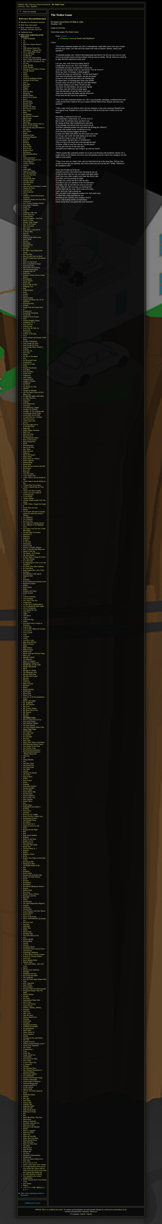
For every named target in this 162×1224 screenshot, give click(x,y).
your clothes (27, 1184)
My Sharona (27, 712)
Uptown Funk (27, 1089)
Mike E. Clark (77, 22)
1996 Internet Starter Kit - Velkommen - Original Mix (32, 49)
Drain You (26, 273)
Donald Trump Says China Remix (34, 258)
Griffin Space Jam (29, 421)
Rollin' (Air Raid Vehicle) (31, 877)
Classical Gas (27, 190)
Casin (25, 167)
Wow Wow (26, 1161)
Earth (25, 292)
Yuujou (25, 1185)
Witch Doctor (27, 1148)
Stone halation (28, 987)
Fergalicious (27, 332)
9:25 (24, 46)
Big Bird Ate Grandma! (31, 116)
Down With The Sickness (31, 267)
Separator (26, 924)
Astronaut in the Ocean (30, 80)
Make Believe (27, 648)
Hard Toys (26, 432)
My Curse (26, 706)
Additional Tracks (32, 1203)
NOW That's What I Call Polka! (34, 742)
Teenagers (26, 1023)
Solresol (25, 945)
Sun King (26, 998)
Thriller (25, 1036)
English (82, 1214)
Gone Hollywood (29, 404)
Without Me (27, 1151)
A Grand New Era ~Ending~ (32, 417)
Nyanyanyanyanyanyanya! (32, 750)
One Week (26, 769)
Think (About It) (28, 1032)
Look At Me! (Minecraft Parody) (34, 629)
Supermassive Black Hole (31, 1000)
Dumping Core (28, 286)
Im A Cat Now (28, 521)
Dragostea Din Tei (29, 271)
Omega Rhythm (28, 760)
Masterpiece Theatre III (31, 663)
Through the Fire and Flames (33, 1038)
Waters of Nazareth (29, 1121)
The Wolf (26, 1153)
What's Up (26, 1134)
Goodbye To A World (30, 409)
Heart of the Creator (30, 440)
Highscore (26, 453)
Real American (28, 843)
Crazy (25, 211)
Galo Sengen (27, 377)
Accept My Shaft (28, 54)
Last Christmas (28, 599)
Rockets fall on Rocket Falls (32, 875)
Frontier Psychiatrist (30, 368)
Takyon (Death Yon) (30, 1017)
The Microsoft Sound (30, 676)
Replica (25, 852)
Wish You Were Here (30, 1144)
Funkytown (27, 375)
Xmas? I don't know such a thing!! (34, 1165)
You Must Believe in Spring (32, 1174)
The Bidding (27, 114)
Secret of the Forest (29, 917)
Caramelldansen (28, 162)
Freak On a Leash (29, 364)
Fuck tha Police (28, 372)
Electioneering (28, 298)
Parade (25, 782)
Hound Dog (27, 464)
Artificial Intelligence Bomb (32, 78)
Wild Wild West (28, 1142)
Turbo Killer (27, 1057)
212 (24, 42)
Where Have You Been (30, 1138)
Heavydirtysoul (28, 445)
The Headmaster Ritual (30, 438)
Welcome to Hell (28, 1125)
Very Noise (26, 1100)
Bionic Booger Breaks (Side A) (33, 124)
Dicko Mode (27, 239)
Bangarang (26, 93)
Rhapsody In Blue (29, 864)
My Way (26, 714)
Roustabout (26, 884)
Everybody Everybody (30, 313)
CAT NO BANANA (29, 173)
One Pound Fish (28, 765)
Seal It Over (27, 915)
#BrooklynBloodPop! (30, 154)
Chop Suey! (27, 184)
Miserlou (26, 680)
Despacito (26, 235)
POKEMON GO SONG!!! (32, 807)
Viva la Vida (27, 1102)
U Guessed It (27, 1064)
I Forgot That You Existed (32, 485)
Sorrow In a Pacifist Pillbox (32, 956)
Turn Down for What (30, 1059)
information (27, 544)
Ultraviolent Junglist (30, 1074)
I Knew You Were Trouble (32, 491)
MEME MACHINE (29, 667)
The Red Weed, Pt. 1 (30, 848)
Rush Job (26, 898)
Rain (24, 831)
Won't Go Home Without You (33, 1159)
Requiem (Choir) (28, 854)
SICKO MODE (28, 939)
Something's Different (30, 952)
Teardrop (26, 1019)
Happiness (26, 428)
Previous (22, 6)
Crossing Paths (28, 216)
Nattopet (26, 716)
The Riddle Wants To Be (31, 865)
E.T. (24, 309)
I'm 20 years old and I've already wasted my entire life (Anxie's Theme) (34, 513)
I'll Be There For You (30, 508)
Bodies (25, 133)
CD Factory (27, 177)
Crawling (26, 209)
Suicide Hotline (28, 994)
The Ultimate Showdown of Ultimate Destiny (32, 1071)
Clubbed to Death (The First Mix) (34, 199)
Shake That (27, 928)
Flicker (25, 355)
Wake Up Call (27, 1108)
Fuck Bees (26, 370)
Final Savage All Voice (30, 343)
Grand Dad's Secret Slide (31, 415)
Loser (25, 634)
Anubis (25, 75)
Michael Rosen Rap (29, 674)
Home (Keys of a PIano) (31, 459)
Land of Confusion (29, 597)
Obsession (26, 756)
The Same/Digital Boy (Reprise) (34, 903)
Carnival (26, 165)
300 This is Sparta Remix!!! (32, 44)
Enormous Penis (28, 303)
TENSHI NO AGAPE (30, 1027)
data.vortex (26, 228)
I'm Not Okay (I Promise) (31, 532)
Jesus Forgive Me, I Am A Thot (33, 570)
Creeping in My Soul (30, 213)
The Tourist (27, 1047)
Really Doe (26, 847)
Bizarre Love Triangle (30, 126)
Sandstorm (26, 907)
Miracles (26, 678)
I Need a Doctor (28, 498)
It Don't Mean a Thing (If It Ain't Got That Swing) (34, 558)
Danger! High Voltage (30, 222)
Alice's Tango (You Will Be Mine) (34, 59)
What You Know (28, 1132)
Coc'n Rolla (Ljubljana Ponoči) (33, 203)
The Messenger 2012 (30, 672)
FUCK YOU (27, 373)
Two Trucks (27, 1061)
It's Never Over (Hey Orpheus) (33, 566)
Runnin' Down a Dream (31, 894)
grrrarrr (25, 423)
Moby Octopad (28, 684)
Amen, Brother (28, 65)
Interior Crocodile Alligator (32, 547)
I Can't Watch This (29, 476)
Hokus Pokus (27, 457)
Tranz (25, 1051)
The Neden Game (58, 4)
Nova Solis (26, 740)
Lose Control (27, 631)
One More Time (28, 763)
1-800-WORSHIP (29, 39)
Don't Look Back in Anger (32, 264)
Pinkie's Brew (27, 801)
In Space (26, 540)
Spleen (25, 968)
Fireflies (26, 349)
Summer (26, 996)
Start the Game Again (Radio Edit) (34, 979)
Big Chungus (27, 118)
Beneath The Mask (29, 107)
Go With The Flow (29, 398)
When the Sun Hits (29, 1136)
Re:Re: (25, 856)
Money (25, 687)
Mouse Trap (27, 695)
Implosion (26, 538)
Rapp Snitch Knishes (30, 835)
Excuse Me (26, 315)
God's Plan (26, 400)
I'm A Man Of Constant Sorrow (33, 523)
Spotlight (26, 972)
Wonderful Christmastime (31, 1155)
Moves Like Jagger (29, 701)
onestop (25, 771)
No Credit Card (28, 733)
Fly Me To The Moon (30, 356)
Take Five (26, 1011)
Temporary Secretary (30, 1025)
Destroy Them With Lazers (32, 237)
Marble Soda (27, 651)
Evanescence (27, 311)
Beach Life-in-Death (30, 97)
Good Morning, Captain (31, 407)
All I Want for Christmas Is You (33, 61)
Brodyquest (27, 152)
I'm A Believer (28, 517)
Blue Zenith (27, 131)
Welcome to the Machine (31, 1127)
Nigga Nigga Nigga (29, 729)
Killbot (25, 585)
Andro (25, 73)
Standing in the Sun (29, 974)
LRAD (25, 638)
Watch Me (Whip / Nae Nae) (32, 1117)
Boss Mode (26, 145)
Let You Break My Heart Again (33, 606)
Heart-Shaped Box (29, 442)
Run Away (26, 892)
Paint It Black (27, 777)
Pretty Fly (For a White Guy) (33, 816)
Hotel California (28, 460)
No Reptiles (27, 735)
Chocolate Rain (28, 182)
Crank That (27, 207)
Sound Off (26, 958)
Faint (24, 319)
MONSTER (27, 691)
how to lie (26, 470)
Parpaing (26, 784)
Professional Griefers (30, 818)
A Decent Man (28, 232)
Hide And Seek (28, 451)
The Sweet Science (29, 1004)
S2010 (25, 900)
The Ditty (26, 247)
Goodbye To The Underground (33, 411)
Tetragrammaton (28, 1028)
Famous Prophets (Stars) (31, 320)
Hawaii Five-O (28, 436)
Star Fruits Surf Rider (30, 975)
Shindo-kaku (27, 932)
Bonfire (25, 141)
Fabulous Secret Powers (31, 317)
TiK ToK (26, 1040)
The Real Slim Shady (30, 845)
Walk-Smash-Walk (29, 1110)
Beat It (25, 99)
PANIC (25, 778)
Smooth (25, 943)
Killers (25, 589)
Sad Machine (27, 901)
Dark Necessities (28, 226)
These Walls (27, 1030)
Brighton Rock (28, 150)
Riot (24, 867)
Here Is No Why (28, 447)
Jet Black (26, 572)
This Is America (28, 1034)
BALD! (25, 90)
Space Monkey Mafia (30, 960)
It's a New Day (28, 561)
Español (89, 1214)
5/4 (24, 40)
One (24, 761)
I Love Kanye (27, 496)
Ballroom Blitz (28, 92)
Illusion (25, 510)
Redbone (26, 850)
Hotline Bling (27, 462)
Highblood (90, 38)
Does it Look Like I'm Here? (32, 256)
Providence (26, 822)
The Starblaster (28, 977)
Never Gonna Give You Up (32, 720)
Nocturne (26, 739)
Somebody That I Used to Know (34, 949)
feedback (119, 1210)
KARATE (26, 580)
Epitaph (25, 305)
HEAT (25, 443)
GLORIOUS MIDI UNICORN (33, 396)
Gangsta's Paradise (29, 381)
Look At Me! (27, 627)
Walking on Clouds (29, 1112)
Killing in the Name (29, 591)
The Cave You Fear (29, 175)
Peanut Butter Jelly (29, 792)
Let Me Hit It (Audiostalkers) (33, 604)
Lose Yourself (27, 633)
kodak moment (28, 593)
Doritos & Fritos (28, 266)
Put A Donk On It (29, 824)
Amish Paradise (28, 67)
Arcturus (26, 76)
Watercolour (27, 1119)
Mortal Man (27, 693)
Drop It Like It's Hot (30, 285)
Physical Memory (29, 795)
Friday (25, 366)
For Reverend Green (30, 360)
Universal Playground (30, 1083)
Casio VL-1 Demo (29, 171)
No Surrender (27, 737)
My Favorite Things (29, 708)
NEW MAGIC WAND (30, 723)
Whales (25, 1129)
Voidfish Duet (27, 1104)
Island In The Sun (29, 551)
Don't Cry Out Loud (30, 262)
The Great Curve (28, 419)
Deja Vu (25, 233)
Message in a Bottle (29, 670)
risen (24, 869)
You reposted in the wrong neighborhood (32, 1177)
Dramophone (27, 279)
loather (25, 621)
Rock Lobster (27, 873)
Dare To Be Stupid (29, 224)
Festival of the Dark (29, 334)
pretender (26, 813)
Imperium (26, 536)
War (24, 1114)
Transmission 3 (28, 1049)
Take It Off (27, 1013)
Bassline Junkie (28, 95)
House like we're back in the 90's (34, 466)
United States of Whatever (32, 1081)
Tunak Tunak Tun (29, 1055)
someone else (27, 951)
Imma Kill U (27, 534)
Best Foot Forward (29, 109)
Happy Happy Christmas (31, 430)
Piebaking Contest (67, 38)
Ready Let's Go (28, 841)
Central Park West (29, 179)
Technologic (27, 1021)
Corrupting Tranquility (30, 205)
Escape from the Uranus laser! (33, 307)
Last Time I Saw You (30, 600)
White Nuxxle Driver (30, 1140)
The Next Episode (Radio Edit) (33, 727)
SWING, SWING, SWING (32, 1008)
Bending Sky (27, 105)
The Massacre (27, 659)
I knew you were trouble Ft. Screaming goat (32, 493)
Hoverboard (27, 468)
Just (24, 578)
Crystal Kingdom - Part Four (32, 218)
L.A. (24, 595)
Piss (24, 803)
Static (25, 981)
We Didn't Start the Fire (31, 1123)
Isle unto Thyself (28, 555)
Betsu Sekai (27, 110)
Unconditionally (28, 1076)
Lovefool (26, 636)
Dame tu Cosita (28, 220)
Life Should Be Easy (30, 610)
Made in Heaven (28, 644)
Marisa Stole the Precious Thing (34, 653)
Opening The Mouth (30, 773)
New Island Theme (29, 721)
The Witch (26, 1146)
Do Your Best (27, 254)
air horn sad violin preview (32, 58)
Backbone (26, 86)
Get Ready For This (29, 387)
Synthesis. (26, 1009)
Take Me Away (28, 1015)
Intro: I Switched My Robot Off (34, 549)
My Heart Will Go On (30, 710)
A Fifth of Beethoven (30, 341)
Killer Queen (27, 587)
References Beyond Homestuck (40, 4)
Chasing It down (28, 180)
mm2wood (26, 682)
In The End (27, 542)
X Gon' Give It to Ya (30, 1163)
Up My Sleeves (28, 1087)
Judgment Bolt (28, 576)
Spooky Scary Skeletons (31, 970)
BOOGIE (26, 143)
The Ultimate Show (29, 1068)
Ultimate (26, 1066)
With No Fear (27, 1149)
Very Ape (26, 1098)
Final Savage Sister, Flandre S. (33, 347)
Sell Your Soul (28, 922)
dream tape (26, 283)
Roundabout (27, 883)
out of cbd (26, 775)
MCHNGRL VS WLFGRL (32, 665)
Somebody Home (29, 947)
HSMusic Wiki (23, 4)
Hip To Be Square (29, 455)
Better (25, 112)
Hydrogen (26, 472)
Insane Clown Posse (61, 22)
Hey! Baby (26, 449)
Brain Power (27, 148)
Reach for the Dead (29, 839)
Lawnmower (27, 602)
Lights (25, 614)
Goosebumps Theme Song (32, 413)
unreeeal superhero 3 (30, 1085)
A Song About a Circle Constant (33, 954)
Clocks (25, 194)
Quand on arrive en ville (31, 826)
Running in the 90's (29, 896)
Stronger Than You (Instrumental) (34, 989)
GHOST (26, 389)
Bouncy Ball (27, 146)
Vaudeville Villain (29, 1095)
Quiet (25, 828)
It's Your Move (28, 568)
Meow (25, 669)
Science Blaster (28, 913)
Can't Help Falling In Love (32, 160)
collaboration (108, 1210)
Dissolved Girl (28, 245)
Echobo (25, 294)
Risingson (26, 871)
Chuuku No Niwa (29, 188)
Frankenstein (27, 362)
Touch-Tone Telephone (30, 1045)
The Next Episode (29, 725)
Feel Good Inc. (28, 324)
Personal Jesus (27, 794)
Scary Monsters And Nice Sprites (34, 911)
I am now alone (28, 474)
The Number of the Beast (31, 746)
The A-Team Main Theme (31, 52)
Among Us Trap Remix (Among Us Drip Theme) (34, 70)
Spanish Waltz (27, 962)
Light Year (26, 612)
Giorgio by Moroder (30, 390)
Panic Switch (27, 780)
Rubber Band (27, 890)
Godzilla (26, 402)
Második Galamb (28, 657)
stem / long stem (28, 983)
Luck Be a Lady (28, 640)
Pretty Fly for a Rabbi (30, 814)
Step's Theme (27, 985)
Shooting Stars (28, 934)
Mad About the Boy (29, 642)
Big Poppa (26, 122)
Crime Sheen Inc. (29, 215)
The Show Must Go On (31, 935)
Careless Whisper (29, 163)
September (26, 926)
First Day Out (27, 351)
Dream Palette (27, 281)
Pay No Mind (27, 790)
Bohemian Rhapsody (30, 137)
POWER (26, 809)
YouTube (61, 28)
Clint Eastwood (28, 192)
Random (34, 6)
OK (24, 758)
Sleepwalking (27, 941)
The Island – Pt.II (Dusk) (31, 553)
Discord (25, 241)
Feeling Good (27, 326)
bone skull (26, 139)
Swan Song (27, 1002)
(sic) (24, 937)
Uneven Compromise (30, 1079)
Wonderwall (27, 1157)
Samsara (26, 905)
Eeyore (25, 296)
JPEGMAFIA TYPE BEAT (32, 574)
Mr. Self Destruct (29, 704)
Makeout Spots (28, 650)
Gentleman (26, 383)
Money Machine (28, 689)
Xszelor (79, 38)
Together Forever (29, 1042)
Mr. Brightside (28, 703)
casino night (27, 169)
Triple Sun (26, 1053)
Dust (24, 288)
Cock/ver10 (27, 201)
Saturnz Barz (27, 909)
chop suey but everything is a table (34, 186)
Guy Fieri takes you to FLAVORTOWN (30, 425)
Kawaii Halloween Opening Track (34, 582)
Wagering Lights (28, 1106)
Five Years (26, 353)
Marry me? (26, 655)
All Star (25, 63)
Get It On (26, 385)
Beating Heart (27, 101)
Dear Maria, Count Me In (31, 230)
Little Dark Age (28, 619)
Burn (24, 156)
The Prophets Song (29, 820)
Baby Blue (26, 84)
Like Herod (27, 616)
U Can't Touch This (29, 1062)
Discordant (26, 243)
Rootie (25, 879)
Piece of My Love (29, 797)
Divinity (26, 249)
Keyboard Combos (29, 583)
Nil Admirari (27, 731)
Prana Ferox (27, 811)
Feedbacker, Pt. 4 (29, 322)
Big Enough (27, 120)
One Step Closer (28, 767)
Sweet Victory (27, 1006)
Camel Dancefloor (29, 158)
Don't (25, 260)
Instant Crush (27, 546)
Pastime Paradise (28, 788)
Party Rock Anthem (29, 786)
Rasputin (26, 837)
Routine (25, 888)
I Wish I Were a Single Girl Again (34, 504)
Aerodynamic (27, 56)
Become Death (28, 103)
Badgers (25, 88)
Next (27, 6)
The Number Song (29, 748)
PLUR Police (27, 805)
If (23, 506)
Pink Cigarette (28, 799)
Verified (25, 1096)
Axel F (25, 82)
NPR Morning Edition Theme (33, 744)
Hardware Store (28, 434)
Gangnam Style (28, 379)
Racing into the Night (30, 830)
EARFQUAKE (28, 290)
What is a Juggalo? (29, 1131)
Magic (25, 646)
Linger (25, 617)
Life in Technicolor (29, 608)
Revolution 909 (28, 862)
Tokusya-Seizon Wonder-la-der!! (34, 1044)
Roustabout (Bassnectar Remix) (33, 886)
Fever (25, 336)
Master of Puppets (29, 661)
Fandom (63, 36)
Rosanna (26, 881)
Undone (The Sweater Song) (32, 1078)
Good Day (26, 406)
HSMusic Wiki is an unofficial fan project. (49, 1210)
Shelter (25, 930)
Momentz (26, 686)
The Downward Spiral (30, 269)
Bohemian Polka (28, 135)
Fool (24, 358)
